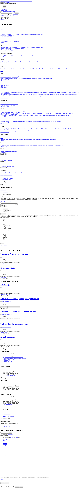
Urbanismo (7, 79)
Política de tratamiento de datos (9, 427)
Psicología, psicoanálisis (51, 139)
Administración (19, 55)
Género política (49, 68)
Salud (43, 115)
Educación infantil (18, 113)
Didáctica (14, 111)
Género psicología (55, 68)
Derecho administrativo (19, 92)
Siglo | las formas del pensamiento (7, 1)
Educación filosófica (4, 113)
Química (11, 49)
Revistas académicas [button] (4, 132)
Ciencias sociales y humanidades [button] (6, 50)
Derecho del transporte (10, 92)
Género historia (36, 68)
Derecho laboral (58, 94)
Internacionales (9, 160)
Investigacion (34, 61)
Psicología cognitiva (22, 115)
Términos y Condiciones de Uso (9, 425)
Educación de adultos (54, 111)
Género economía (16, 68)
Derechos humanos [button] (4, 98)
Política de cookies (6, 426)
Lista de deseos (16, 262)
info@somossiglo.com (7, 404)
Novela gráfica (53, 145)
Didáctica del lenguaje (20, 111)
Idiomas (6, 114)
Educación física (12, 113)
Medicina (25, 139)
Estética (23, 34)
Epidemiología (19, 121)
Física (9, 41)
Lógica (15, 131)
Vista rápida (10, 262)
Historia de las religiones (26, 78)
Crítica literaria (3, 145)
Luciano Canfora (3, 332)
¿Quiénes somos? (6, 414)
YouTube (5, 441)
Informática (2, 49)
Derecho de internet (4, 94)
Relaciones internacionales (60, 76)
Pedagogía (2, 115)
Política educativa (10, 115)
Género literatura (42, 68)
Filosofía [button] (2, 123)
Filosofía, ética (69, 136)
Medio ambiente (3, 61)
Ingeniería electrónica (40, 47)
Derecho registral (17, 96)
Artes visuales (34, 136)
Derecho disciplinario (26, 94)
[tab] (40, 214)
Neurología (39, 121)
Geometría (16, 41)
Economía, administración (56, 136)
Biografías (2, 86)
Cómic (1, 35)
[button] (3, 9)
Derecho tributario (30, 96)
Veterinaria (16, 122)
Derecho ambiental (35, 92)
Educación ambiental (29, 111)
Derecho (2, 68)
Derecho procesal (3, 96)
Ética (29, 131)
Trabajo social (13, 55)
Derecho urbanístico (38, 96)
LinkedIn (5, 444)
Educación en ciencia (62, 111)
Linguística (6, 69)
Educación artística (37, 111)
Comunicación (29, 1)
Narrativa (30, 145)
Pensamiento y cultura (39, 139)
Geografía (10, 62)
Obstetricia (43, 121)
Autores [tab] (5, 211)
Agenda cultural (4, 167)
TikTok (4, 445)
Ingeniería (13, 139)
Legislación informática (13, 104)
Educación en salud (9, 112)
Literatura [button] (2, 140)
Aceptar (6, 483)
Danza (18, 34)
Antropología (25, 55)
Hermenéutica (6, 129)
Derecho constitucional (69, 92)
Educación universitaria (40, 113)
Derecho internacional (50, 94)
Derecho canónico (49, 92)
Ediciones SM (3, 190)
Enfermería (14, 121)
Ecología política (17, 61)
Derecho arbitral (42, 92)
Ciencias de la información (5, 55)
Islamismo (2, 78)
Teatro (40, 34)
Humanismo (11, 131)
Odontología (48, 121)
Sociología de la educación (49, 115)
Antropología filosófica (5, 128)
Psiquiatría (10, 122)
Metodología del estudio (12, 114)
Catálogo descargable (7, 360)
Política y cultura (51, 76)
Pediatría (6, 122)
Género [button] (1, 64)
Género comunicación (8, 68)
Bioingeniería (3, 47)
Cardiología (6, 121)
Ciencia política (3, 76)
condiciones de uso (11, 434)
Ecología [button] (2, 56)
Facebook (5, 439)
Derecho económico (34, 94)
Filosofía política (24, 76)
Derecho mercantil (64, 94)
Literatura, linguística (19, 139)
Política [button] (1, 71)
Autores (2, 243)
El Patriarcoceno (7, 337)
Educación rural (33, 113)
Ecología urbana (23, 61)
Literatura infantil (18, 145)
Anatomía (2, 121)
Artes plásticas (8, 34)
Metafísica (19, 131)
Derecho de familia (6, 93)
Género (1, 139)
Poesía (6, 115)
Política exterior (45, 76)
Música (37, 34)
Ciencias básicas (28, 136)
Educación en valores (17, 112)
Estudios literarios (59, 145)
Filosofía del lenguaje (58, 128)
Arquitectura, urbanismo (15, 136)
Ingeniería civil (24, 47)
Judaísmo (33, 78)
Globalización (30, 76)
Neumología (34, 121)
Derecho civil (55, 92)
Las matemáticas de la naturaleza (14, 254)
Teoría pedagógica (58, 115)
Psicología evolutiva (38, 115)
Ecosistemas (29, 61)
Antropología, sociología (5, 136)
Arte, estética (22, 136)
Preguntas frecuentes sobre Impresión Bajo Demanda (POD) (15, 358)
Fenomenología (21, 128)
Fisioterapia (29, 121)
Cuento (10, 145)
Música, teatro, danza (31, 139)
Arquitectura (2, 34)
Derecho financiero (42, 94)
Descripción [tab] (6, 209)
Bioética (2, 85)
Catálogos (13, 34)
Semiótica (23, 131)
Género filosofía (30, 68)
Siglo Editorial (3, 152)
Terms (16, 437)
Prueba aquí (15, 14)
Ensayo (13, 145)
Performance (5, 35)
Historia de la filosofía (4, 131)
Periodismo (15, 69)
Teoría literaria (48, 145)
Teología (43, 78)
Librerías (2, 161)
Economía (2, 62)
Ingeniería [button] (2, 42)
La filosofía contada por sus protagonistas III (19, 298)
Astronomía (2, 41)
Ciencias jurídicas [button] (3, 87)
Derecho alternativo (28, 92)
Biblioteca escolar (4, 111)
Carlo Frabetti (5, 192)
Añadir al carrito (4, 205)
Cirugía (10, 121)
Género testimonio (62, 68)
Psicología (8, 77)
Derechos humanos (10, 76)
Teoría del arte (11, 35)
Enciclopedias (9, 151)
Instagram (5, 443)
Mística (40, 78)
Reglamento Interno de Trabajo (9, 416)
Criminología (3, 92)
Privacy (11, 437)
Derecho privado (12, 95)
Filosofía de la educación (62, 113)
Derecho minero (71, 94)
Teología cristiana (48, 78)
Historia (2, 69)
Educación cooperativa (45, 111)
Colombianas (3, 160)
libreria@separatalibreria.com (9, 375)
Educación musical (26, 113)
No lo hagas (5, 285)
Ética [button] (1, 80)
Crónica (7, 145)
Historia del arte (32, 34)
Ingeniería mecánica (20, 48)
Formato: (2, 202)
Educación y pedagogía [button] (5, 106)
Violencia (75, 76)
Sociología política (69, 76)
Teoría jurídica (12, 105)
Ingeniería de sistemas (31, 47)
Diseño (21, 34)
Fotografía (27, 34)
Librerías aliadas (10, 166)
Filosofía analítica (27, 128)
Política (5, 102)
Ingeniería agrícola (9, 47)
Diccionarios (14, 151)
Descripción (3, 213)
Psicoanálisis (3, 77)
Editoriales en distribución (3, 154)
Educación (64, 136)
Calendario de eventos (4, 172)
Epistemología (12, 128)
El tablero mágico (8, 268)
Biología (6, 41)
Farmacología (24, 121)
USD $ (5, 5)
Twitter (4, 440)
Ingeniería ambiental (17, 47)
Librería (25, 1)
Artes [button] (1, 29)
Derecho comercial (61, 92)
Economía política (17, 76)
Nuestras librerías (3, 166)
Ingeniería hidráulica (4, 48)
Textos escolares (65, 115)
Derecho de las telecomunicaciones (15, 94)
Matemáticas (7, 49)
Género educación (23, 68)
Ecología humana (10, 61)
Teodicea (26, 131)
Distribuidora (20, 1)
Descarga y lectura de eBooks (9, 359)
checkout (2, 19)
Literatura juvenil (25, 145)
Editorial (16, 1)
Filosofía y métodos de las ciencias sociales (18, 311)
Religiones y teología (14, 77)
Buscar (17, 12)
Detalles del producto (5, 217)
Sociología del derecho (5, 105)
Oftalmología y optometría (55, 121)
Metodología (10, 69)
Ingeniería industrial (12, 48)
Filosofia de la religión (17, 78)
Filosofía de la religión (41, 128)
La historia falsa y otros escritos (14, 324)
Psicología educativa (30, 115)
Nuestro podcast (2, 174)
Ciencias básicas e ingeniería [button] (6, 36)
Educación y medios (49, 113)
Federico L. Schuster (4, 319)
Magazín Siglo (12, 172)
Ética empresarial (7, 85)
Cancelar (2, 483)
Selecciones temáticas (19, 172)
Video (42, 34)
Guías (5, 151)
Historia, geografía (7, 139)
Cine (16, 34)
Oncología (2, 122)
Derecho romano (24, 96)
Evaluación (55, 113)
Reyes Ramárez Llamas (5, 294)
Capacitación (10, 111)
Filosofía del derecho (4, 104)
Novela (33, 145)
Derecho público (10, 96)
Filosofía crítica (34, 128)
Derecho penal (6, 95)
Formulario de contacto (7, 361)
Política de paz (39, 76)
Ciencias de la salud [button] (4, 116)
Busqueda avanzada (8, 175)
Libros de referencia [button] (4, 146)
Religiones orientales (8, 78)
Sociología (68, 68)
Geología (12, 41)
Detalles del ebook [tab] (7, 210)
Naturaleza (39, 61)
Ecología (49, 136)
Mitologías (37, 78)
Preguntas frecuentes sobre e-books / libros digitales (13, 357)
